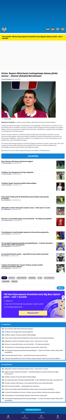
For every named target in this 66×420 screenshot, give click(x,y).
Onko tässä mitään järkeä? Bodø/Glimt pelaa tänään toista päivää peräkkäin (25, 197)
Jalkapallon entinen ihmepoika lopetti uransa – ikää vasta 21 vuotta (25, 208)
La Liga (40, 278)
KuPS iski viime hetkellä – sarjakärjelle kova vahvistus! (22, 386)
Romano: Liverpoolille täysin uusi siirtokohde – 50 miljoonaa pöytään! (26, 219)
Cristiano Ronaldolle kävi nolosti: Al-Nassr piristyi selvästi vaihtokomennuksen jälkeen (22, 266)
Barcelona (11, 278)
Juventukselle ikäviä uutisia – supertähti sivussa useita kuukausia (24, 254)
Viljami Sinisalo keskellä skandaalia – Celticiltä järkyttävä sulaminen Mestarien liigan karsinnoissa (32, 373)
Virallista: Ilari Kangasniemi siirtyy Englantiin (17, 172)
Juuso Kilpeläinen (6, 200)
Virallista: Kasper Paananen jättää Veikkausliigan (19, 183)
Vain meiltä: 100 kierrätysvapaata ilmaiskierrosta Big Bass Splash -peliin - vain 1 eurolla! (32, 37)
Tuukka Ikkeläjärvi (6, 79)
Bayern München (21, 278)
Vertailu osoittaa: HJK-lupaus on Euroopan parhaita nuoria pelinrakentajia (29, 383)
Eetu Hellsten (5, 255)
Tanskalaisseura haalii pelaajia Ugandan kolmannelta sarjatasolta (25, 232)
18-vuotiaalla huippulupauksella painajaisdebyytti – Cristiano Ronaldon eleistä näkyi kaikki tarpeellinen (27, 244)
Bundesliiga (32, 278)
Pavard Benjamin (49, 278)
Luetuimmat (7, 364)
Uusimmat (6, 324)
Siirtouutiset (5, 281)
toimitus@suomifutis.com (33, 409)
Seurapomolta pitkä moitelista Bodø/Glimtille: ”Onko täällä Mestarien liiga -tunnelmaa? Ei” (34, 380)
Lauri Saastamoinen (7, 220)
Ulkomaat (14, 281)
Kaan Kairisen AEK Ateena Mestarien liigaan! (17, 161)
